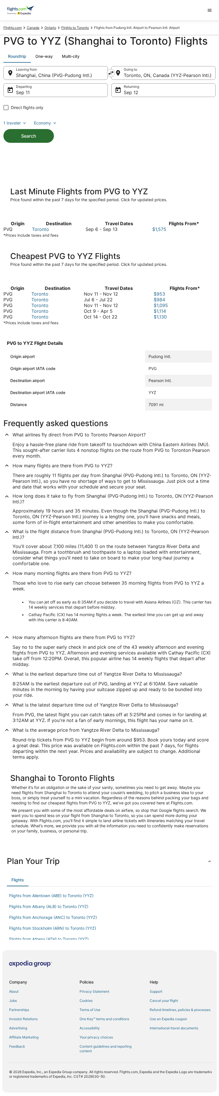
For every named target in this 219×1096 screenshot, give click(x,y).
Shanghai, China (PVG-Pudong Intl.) (54, 75)
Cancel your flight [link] (164, 1000)
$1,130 (160, 317)
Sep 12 (131, 92)
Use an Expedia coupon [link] (168, 1019)
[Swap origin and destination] (111, 73)
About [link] (14, 991)
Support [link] (156, 991)
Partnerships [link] (19, 1010)
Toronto (40, 229)
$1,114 (160, 311)
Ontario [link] (50, 27)
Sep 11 (23, 92)
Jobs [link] (13, 1000)
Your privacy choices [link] (96, 1037)
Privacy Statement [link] (94, 991)
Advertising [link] (18, 1028)
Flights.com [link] (12, 27)
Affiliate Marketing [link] (23, 1037)
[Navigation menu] (210, 10)
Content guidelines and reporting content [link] (105, 1048)
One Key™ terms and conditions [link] (104, 1019)
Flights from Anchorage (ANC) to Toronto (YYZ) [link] (53, 917)
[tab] (17, 56)
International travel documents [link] (174, 1028)
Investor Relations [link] (23, 1019)
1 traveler (12, 122)
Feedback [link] (17, 1046)
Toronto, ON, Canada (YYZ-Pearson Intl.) (168, 75)
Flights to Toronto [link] (75, 27)
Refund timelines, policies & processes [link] (180, 1010)
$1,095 (161, 305)
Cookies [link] (86, 1000)
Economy (42, 122)
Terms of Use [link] (90, 1010)
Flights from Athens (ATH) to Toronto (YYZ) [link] (49, 939)
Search (28, 136)
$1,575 (159, 229)
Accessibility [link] (90, 1028)
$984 (159, 299)
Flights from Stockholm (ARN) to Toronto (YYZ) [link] (52, 928)
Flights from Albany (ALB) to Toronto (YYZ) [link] (48, 906)
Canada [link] (33, 27)
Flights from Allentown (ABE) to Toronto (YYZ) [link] (51, 895)
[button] (109, 861)
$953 (159, 294)
